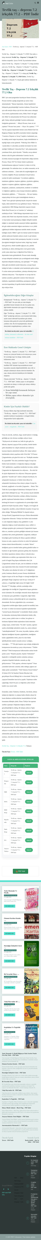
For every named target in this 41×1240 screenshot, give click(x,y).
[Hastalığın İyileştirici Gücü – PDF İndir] (31, 953)
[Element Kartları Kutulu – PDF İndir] (31, 926)
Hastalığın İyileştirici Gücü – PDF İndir (14, 1073)
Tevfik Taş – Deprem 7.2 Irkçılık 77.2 (14, 746)
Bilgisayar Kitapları (10, 895)
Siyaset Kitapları (9, 1032)
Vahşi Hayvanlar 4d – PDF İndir (12, 1090)
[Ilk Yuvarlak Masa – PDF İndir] (31, 981)
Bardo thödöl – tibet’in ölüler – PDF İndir (32, 1141)
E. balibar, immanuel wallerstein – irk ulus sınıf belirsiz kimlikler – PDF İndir (19, 334)
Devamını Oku (9, 906)
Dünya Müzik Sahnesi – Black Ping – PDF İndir (16, 1108)
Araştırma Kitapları (10, 976)
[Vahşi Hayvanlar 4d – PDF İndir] (31, 1008)
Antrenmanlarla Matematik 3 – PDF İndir (15, 1125)
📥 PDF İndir (20, 871)
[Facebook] (3, 1189)
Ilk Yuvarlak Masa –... (11, 974)
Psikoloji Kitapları (10, 950)
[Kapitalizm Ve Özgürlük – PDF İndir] (31, 1036)
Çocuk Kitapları (9, 1004)
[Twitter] (8, 1189)
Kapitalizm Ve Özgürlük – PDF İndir (13, 1099)
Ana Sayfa (5, 46)
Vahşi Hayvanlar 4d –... (12, 1001)
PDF (10, 46)
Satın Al (29, 772)
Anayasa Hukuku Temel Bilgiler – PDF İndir (15, 1116)
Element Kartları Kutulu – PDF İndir (13, 1064)
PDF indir (5, 1192)
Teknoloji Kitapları (10, 922)
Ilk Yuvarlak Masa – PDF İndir (11, 1081)
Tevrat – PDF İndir (17, 752)
